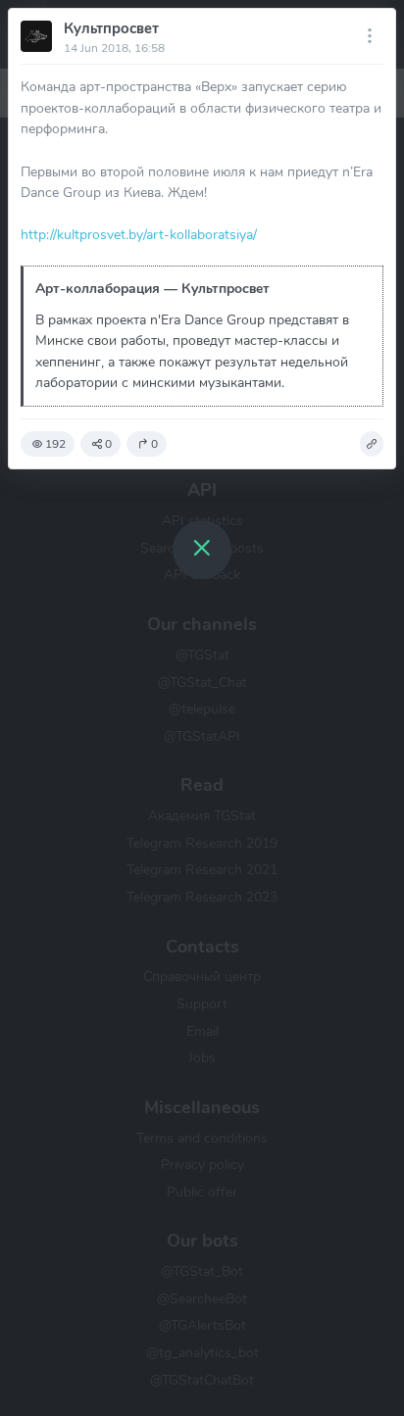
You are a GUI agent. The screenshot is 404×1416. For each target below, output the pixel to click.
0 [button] (108, 444)
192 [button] (55, 444)
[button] (371, 444)
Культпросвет (111, 28)
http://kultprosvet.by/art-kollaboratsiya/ (139, 234)
